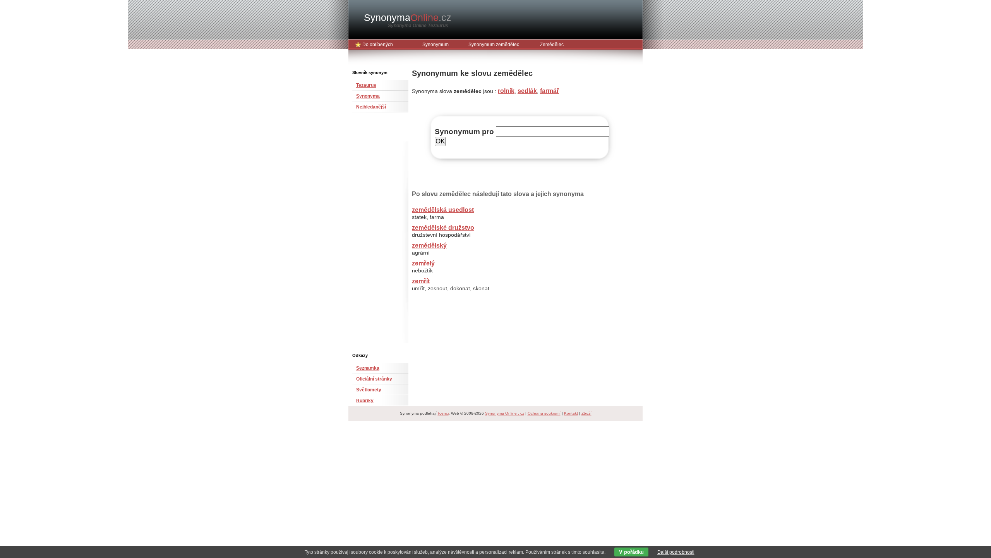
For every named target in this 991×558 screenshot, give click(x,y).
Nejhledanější (371, 107)
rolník (506, 91)
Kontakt (571, 413)
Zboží (586, 413)
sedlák (527, 91)
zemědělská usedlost (443, 210)
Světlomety (368, 390)
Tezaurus (366, 85)
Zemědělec (552, 44)
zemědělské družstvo (443, 227)
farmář (549, 91)
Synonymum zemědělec (493, 44)
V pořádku (631, 552)
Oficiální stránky (374, 379)
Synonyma (407, 17)
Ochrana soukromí (544, 413)
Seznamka (367, 368)
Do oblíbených (377, 44)
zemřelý (423, 263)
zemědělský (429, 245)
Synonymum (435, 44)
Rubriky (365, 400)
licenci (443, 413)
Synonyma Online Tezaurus (418, 25)
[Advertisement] (375, 235)
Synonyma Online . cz (504, 413)
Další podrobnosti (675, 552)
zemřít (421, 281)
